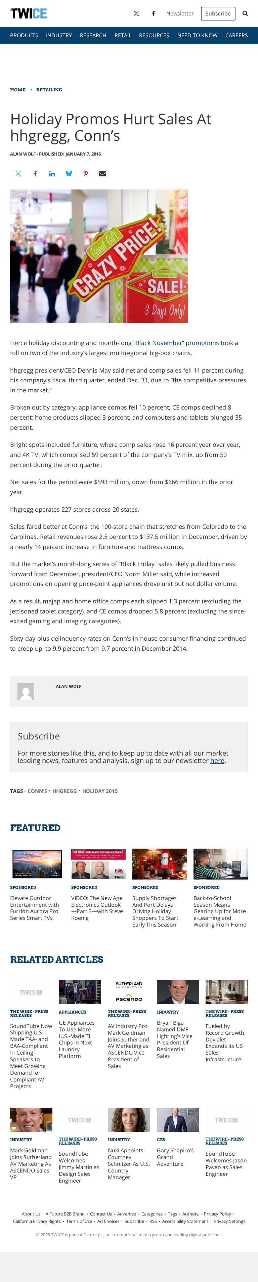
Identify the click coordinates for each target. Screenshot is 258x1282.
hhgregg (64, 790)
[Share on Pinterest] (85, 173)
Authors (190, 1214)
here (217, 760)
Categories (152, 1214)
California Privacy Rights (37, 1221)
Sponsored (23, 887)
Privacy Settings (229, 1221)
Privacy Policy (217, 1214)
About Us (31, 1214)
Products (24, 35)
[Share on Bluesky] (68, 173)
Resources (154, 35)
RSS (153, 1221)
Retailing (49, 89)
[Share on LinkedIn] (52, 173)
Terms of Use (79, 1221)
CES (161, 1139)
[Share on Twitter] (18, 173)
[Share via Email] (102, 173)
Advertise (126, 1214)
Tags (172, 1214)
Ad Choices (108, 1221)
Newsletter (180, 13)
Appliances (72, 1012)
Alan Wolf (23, 154)
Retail (123, 35)
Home (18, 89)
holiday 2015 (100, 790)
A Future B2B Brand (65, 1214)
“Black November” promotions (176, 343)
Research (93, 35)
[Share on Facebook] (35, 173)
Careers (236, 35)
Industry (59, 35)
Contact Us (101, 1214)
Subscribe (218, 13)
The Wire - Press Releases (29, 1013)
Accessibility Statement (185, 1221)
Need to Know (197, 35)
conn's (37, 790)
